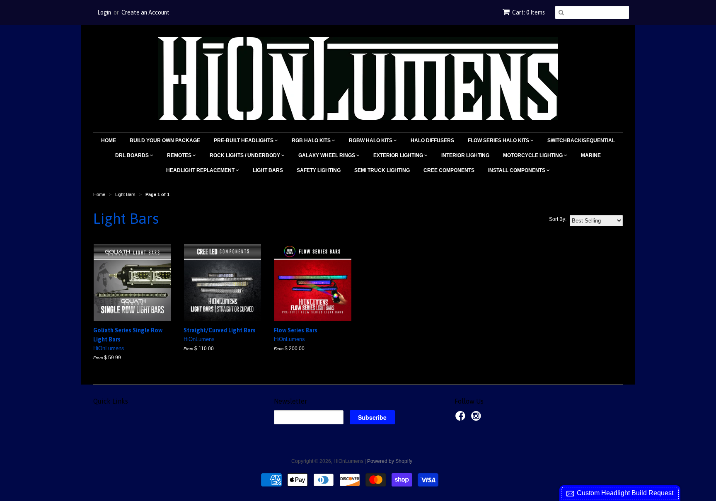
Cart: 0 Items (528, 12)
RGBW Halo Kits (371, 140)
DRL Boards (132, 155)
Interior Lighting (465, 155)
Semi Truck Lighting (382, 170)
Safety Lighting (319, 170)
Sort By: (557, 219)
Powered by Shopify (389, 461)
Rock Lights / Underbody (245, 155)
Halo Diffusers (432, 140)
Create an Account (145, 12)
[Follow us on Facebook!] (461, 418)
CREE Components (448, 170)
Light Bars (268, 170)
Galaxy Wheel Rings (327, 155)
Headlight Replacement (201, 170)
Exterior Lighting (398, 155)
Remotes (180, 155)
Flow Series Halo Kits (499, 140)
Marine (591, 155)
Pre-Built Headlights (244, 140)
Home (108, 140)
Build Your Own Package (165, 140)
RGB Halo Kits (312, 140)
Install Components (517, 170)
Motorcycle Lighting (533, 155)
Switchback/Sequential (581, 140)
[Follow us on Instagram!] (477, 418)
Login (104, 12)
